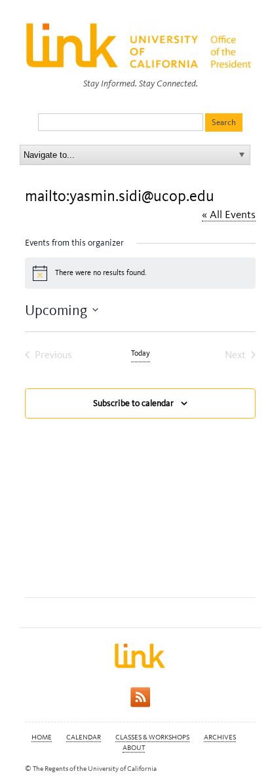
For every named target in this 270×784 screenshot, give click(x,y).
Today (140, 353)
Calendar (83, 737)
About (134, 747)
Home (41, 737)
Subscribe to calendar (133, 403)
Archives (220, 737)
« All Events (229, 214)
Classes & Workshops (152, 737)
